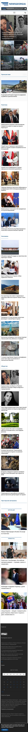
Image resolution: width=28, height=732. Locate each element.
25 (7, 687)
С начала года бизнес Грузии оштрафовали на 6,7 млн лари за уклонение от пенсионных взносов (13, 358)
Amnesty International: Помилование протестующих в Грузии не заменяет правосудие (11, 451)
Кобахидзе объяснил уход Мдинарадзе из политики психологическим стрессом (13, 229)
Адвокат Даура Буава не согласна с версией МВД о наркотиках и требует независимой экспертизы (13, 96)
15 (20, 682)
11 (7, 682)
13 (13, 682)
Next (26, 74)
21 (17, 684)
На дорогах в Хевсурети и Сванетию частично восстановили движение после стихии (11, 658)
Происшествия (5, 74)
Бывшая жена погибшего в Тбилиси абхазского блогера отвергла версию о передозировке (12, 35)
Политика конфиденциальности (20, 722)
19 (10, 684)
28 (17, 687)
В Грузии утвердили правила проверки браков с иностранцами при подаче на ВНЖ (12, 473)
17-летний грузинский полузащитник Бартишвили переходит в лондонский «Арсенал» (19, 49)
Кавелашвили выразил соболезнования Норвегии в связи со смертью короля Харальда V (12, 126)
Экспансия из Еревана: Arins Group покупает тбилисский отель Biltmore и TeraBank (14, 337)
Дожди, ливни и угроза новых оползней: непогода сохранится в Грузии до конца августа (7, 65)
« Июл (2, 691)
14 (17, 682)
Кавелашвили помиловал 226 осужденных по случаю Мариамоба (13, 209)
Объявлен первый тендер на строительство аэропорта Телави (14, 256)
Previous (24, 74)
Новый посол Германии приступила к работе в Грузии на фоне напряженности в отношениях (13, 147)
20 (13, 684)
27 (13, 687)
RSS (2, 661)
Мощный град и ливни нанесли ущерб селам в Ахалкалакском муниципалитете (6, 50)
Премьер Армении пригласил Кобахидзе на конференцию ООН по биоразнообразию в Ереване (14, 189)
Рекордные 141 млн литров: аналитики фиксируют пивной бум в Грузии (12, 318)
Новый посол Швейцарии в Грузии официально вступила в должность (11, 168)
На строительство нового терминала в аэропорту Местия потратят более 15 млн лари (13, 297)
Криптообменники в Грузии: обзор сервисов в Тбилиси (11, 276)
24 (4, 687)
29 (20, 687)
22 (20, 684)
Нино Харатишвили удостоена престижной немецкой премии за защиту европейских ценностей (14, 409)
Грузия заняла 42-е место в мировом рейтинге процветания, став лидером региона (12, 430)
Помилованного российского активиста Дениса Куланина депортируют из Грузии (13, 493)
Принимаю (5, 729)
